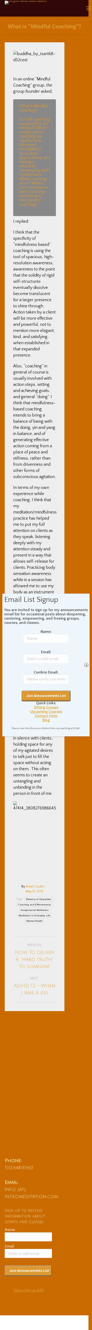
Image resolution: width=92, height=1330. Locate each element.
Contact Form (46, 716)
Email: (46, 652)
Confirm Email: (46, 672)
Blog (46, 720)
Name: (46, 632)
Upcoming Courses (46, 711)
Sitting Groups (46, 707)
